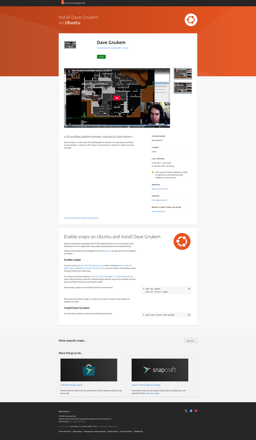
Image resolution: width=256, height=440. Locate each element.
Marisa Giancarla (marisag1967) (109, 48)
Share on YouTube (196, 410)
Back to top (64, 411)
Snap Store (107, 251)
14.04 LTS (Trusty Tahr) (99, 276)
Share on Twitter (186, 410)
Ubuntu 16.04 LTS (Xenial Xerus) (90, 265)
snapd (100, 426)
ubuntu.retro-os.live (160, 189)
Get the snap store (71, 384)
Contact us (138, 431)
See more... (190, 341)
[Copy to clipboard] (189, 288)
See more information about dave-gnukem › (81, 218)
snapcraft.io (150, 393)
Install (101, 57)
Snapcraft (106, 426)
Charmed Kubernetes (77, 421)
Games (126, 48)
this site (115, 426)
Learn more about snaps (146, 384)
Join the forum (64, 426)
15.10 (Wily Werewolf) (121, 276)
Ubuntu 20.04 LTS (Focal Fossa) (92, 268)
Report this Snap (158, 211)
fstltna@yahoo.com (160, 200)
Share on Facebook (191, 410)
